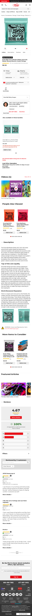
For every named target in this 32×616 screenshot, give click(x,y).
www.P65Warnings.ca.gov (12, 328)
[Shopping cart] (29, 5)
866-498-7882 (8, 582)
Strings (14, 15)
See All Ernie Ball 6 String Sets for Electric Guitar (14, 159)
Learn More (6, 167)
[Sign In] (26, 5)
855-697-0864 (13, 111)
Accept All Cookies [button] (23, 614)
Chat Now (22, 111)
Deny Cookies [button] (9, 614)
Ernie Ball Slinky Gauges (10, 97)
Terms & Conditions (11, 598)
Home (3, 15)
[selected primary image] (16, 31)
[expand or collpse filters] (29, 453)
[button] (16, 242)
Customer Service (12, 590)
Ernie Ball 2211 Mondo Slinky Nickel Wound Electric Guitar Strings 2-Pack (10, 140)
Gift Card (3, 590)
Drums (25, 11)
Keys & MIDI (19, 11)
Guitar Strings (20, 15)
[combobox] (8, 466)
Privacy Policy (15, 606)
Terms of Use (22, 610)
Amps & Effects (10, 11)
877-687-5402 (23, 582)
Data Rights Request (20, 601)
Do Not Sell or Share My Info (13, 601)
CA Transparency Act (5, 601)
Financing (20, 590)
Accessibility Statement (25, 598)
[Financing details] (28, 82)
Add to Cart (7, 150)
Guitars (3, 11)
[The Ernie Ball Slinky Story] (16, 188)
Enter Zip (22, 77)
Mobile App (28, 590)
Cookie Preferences (6, 611)
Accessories (9, 15)
